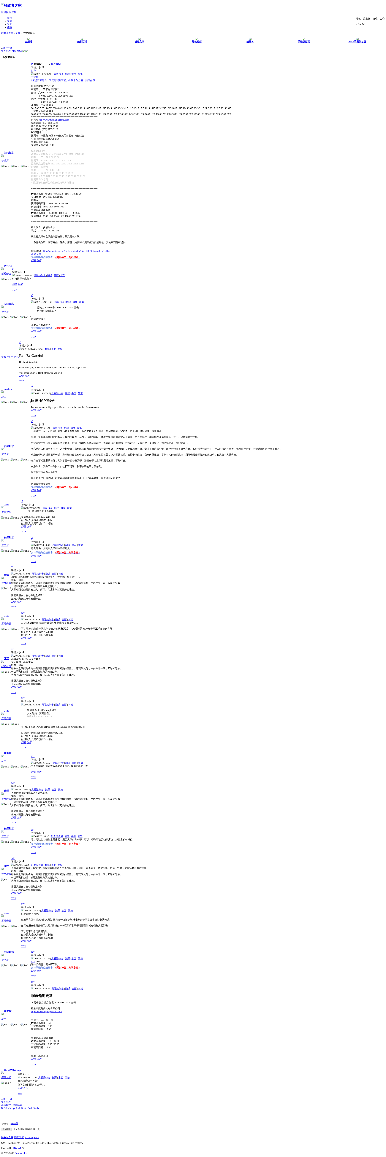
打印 (33, 70)
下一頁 (8, 47)
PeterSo (8, 266)
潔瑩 (6, 575)
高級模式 (6, 1105)
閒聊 (18, 33)
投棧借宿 (6, 273)
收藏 (33, 254)
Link (18, 1108)
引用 (38, 260)
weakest (8, 389)
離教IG (250, 41)
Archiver (29, 1137)
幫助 (9, 24)
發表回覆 (6, 1129)
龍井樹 (7, 753)
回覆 (13, 51)
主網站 (28, 41)
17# (33, 961)
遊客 (10, 357)
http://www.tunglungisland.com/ (46, 1011)
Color (6, 1108)
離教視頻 (197, 41)
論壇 (9, 18)
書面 (73, 74)
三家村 (34, 77)
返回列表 (6, 51)
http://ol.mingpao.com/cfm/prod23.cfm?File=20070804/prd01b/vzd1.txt (77, 251)
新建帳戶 (6, 12)
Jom (6, 504)
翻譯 (67, 74)
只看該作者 (57, 74)
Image (12, 1108)
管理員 (4, 160)
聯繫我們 (19, 1137)
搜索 (9, 21)
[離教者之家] (11, 5)
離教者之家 (7, 33)
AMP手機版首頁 (357, 41)
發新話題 (17, 1105)
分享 (38, 254)
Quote (24, 1108)
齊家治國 (6, 1077)
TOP (14, 289)
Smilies (36, 1108)
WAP (36, 1137)
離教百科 (82, 41)
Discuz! (17, 1148)
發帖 (19, 51)
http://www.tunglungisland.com (54, 119)
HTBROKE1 (11, 1069)
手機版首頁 (304, 41)
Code (30, 1108)
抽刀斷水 (9, 152)
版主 (3, 396)
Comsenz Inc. (21, 1153)
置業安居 (6, 512)
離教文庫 (139, 41)
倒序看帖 (56, 64)
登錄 (13, 12)
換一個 (14, 1123)
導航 (9, 27)
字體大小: (36, 67)
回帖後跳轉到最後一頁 (28, 1129)
